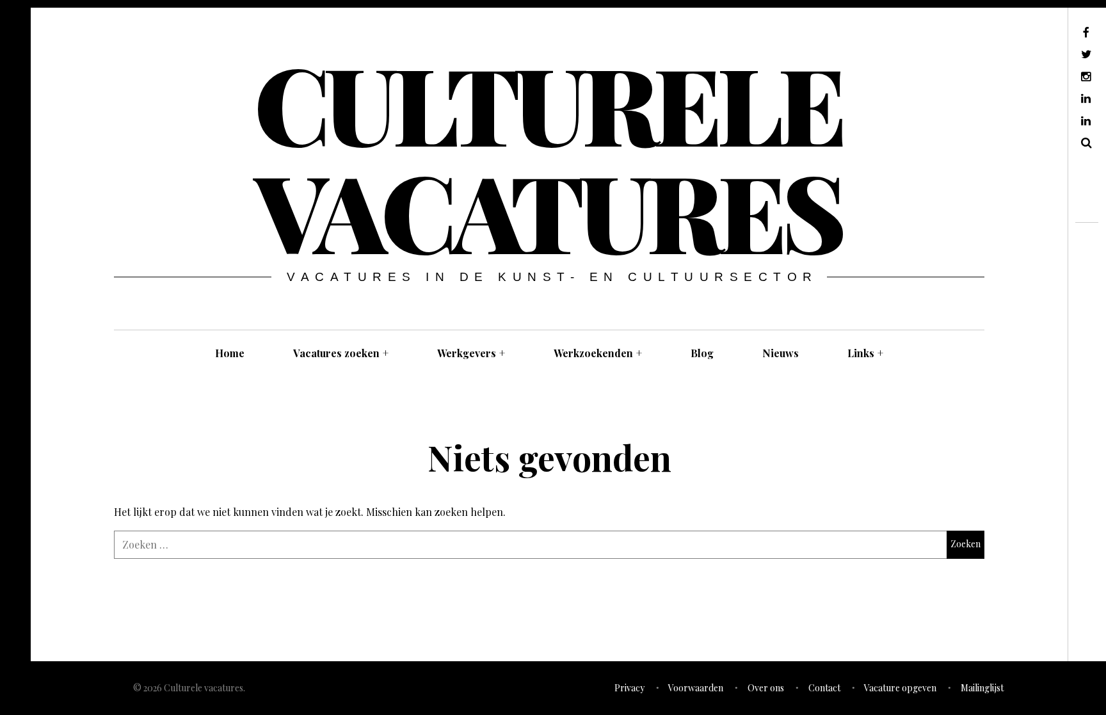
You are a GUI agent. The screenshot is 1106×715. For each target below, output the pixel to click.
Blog (702, 353)
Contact (824, 688)
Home (229, 353)
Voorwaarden (695, 688)
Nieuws (780, 353)
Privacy (629, 688)
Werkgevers (471, 353)
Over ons (766, 688)
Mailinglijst (982, 688)
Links (865, 353)
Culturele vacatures (548, 156)
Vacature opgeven (900, 688)
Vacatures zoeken (341, 353)
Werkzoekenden (598, 353)
